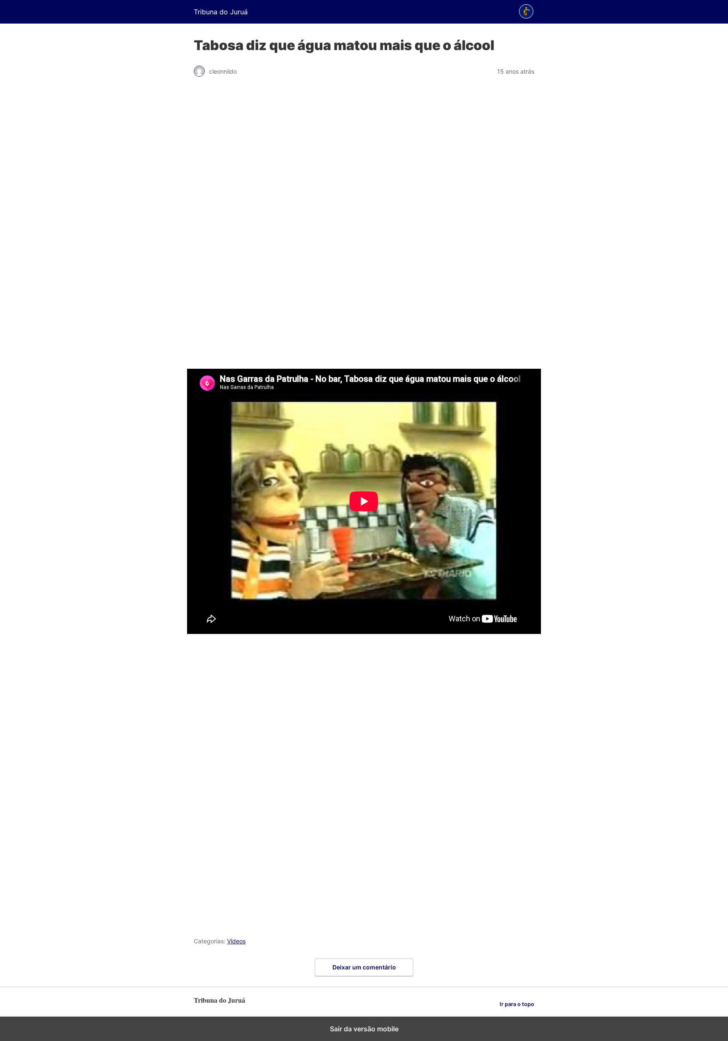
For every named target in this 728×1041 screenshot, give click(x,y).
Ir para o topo (517, 1004)
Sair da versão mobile (364, 1029)
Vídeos (236, 941)
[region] (364, 227)
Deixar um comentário (364, 967)
